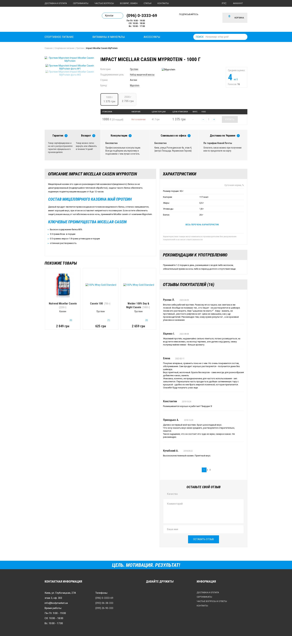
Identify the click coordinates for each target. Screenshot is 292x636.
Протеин (134, 69)
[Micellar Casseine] (69, 67)
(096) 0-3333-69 (142, 15)
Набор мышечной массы (142, 74)
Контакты (163, 3)
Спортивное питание (59, 37)
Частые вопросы (104, 3)
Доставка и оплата (56, 3)
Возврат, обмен (129, 3)
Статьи (147, 3)
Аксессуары (152, 37)
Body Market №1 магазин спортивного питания (68, 20)
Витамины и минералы (108, 37)
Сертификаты (80, 3)
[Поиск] (244, 37)
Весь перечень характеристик (202, 224)
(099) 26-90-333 (104, 608)
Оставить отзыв (203, 539)
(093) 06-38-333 (104, 603)
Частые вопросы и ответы (212, 601)
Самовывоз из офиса (173, 135)
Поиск (200, 37)
